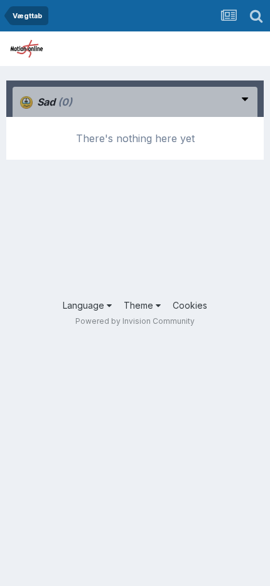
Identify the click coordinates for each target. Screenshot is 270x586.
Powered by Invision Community (135, 321)
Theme (140, 305)
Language (85, 305)
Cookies (190, 305)
